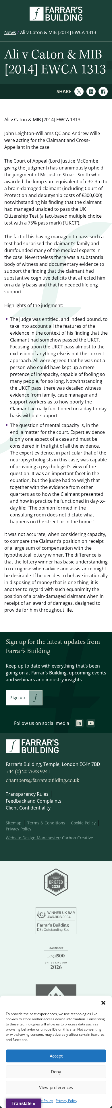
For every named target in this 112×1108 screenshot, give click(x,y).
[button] (103, 1003)
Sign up (17, 697)
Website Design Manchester (33, 837)
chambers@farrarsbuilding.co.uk (43, 780)
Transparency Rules (27, 794)
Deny (56, 1072)
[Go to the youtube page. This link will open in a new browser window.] (90, 723)
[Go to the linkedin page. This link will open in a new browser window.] (79, 723)
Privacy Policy (66, 1100)
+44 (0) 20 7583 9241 (28, 771)
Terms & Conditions (46, 823)
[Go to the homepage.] (56, 19)
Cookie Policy (42, 1100)
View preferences (56, 1087)
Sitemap (14, 823)
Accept (56, 1056)
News (10, 32)
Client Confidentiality (28, 808)
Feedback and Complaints (33, 801)
